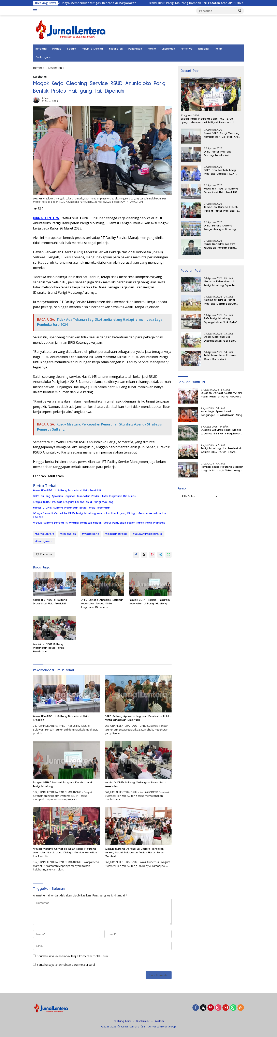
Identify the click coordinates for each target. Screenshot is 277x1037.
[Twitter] (203, 1007)
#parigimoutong (116, 534)
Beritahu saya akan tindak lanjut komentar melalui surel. (73, 956)
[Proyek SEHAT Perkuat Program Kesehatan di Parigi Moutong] (150, 584)
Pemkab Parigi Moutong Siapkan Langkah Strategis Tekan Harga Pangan (222, 468)
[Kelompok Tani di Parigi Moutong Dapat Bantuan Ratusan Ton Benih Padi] (191, 303)
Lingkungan (168, 48)
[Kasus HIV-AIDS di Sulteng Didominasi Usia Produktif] (54, 584)
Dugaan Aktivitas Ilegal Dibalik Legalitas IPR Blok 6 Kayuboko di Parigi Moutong (222, 432)
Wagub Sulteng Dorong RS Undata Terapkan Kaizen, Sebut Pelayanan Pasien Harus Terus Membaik (99, 522)
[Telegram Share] (160, 555)
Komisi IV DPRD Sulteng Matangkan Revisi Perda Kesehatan (71, 507)
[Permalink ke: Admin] (36, 100)
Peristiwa (186, 48)
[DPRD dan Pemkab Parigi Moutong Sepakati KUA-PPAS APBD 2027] (191, 173)
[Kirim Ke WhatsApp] (168, 555)
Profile (152, 48)
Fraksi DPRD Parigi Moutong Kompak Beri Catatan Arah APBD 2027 (159, 3)
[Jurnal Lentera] (71, 29)
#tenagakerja (44, 541)
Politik (218, 48)
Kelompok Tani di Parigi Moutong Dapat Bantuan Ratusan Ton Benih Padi (220, 302)
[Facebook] (195, 1007)
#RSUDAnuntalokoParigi (147, 534)
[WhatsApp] (233, 1007)
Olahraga (41, 57)
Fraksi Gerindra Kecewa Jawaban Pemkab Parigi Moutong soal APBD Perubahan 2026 (219, 246)
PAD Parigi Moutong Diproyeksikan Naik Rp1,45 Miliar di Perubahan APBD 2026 (221, 320)
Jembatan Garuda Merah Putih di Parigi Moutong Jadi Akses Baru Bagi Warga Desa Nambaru (222, 209)
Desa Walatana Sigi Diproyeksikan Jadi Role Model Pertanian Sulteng (220, 339)
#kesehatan (68, 534)
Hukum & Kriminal (92, 48)
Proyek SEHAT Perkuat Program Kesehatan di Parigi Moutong (73, 502)
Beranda (41, 48)
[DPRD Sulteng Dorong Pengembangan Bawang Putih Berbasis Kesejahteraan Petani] (191, 228)
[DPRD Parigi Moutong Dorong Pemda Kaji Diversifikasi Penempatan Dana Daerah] (191, 154)
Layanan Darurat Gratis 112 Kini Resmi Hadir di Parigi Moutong (221, 395)
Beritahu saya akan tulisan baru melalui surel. (66, 965)
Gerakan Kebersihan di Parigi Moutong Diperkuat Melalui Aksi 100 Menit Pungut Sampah (220, 283)
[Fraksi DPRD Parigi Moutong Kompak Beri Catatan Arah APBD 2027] (191, 136)
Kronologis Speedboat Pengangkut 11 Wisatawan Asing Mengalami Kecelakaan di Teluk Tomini (222, 413)
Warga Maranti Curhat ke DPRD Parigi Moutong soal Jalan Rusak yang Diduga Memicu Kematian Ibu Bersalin (99, 515)
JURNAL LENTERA (46, 218)
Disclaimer (143, 1021)
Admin (45, 98)
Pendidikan (135, 48)
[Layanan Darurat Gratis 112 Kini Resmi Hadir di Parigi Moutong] (188, 396)
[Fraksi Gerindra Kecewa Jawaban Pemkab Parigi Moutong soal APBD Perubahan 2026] (191, 247)
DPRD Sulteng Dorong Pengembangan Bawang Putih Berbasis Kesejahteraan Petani (220, 227)
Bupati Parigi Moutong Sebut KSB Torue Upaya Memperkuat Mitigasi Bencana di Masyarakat (207, 120)
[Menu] (36, 10)
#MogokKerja (90, 534)
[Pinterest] (210, 1007)
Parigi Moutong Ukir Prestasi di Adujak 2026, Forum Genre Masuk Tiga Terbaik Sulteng (221, 450)
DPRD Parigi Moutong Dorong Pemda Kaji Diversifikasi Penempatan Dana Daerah (220, 153)
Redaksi (159, 1021)
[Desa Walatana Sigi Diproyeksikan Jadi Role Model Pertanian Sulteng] (191, 339)
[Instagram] (218, 1007)
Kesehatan (116, 48)
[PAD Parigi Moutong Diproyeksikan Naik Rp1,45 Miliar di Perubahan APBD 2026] (191, 321)
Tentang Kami (122, 1021)
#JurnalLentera (44, 534)
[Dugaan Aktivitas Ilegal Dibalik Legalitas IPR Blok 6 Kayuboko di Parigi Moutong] (188, 433)
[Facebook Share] (136, 555)
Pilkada (56, 48)
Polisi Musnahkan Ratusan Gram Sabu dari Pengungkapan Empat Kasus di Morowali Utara (222, 357)
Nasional (203, 48)
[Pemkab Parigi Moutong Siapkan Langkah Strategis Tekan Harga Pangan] (188, 469)
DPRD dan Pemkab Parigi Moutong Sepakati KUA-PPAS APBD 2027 (220, 172)
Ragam (71, 48)
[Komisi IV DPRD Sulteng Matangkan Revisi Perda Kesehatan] (54, 628)
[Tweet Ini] (144, 555)
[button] (240, 10)
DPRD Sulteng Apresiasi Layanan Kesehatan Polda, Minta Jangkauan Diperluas (84, 496)
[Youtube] (225, 1007)
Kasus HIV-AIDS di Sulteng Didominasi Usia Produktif (67, 490)
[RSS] (240, 1007)
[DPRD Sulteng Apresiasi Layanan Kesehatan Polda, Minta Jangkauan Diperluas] (102, 584)
